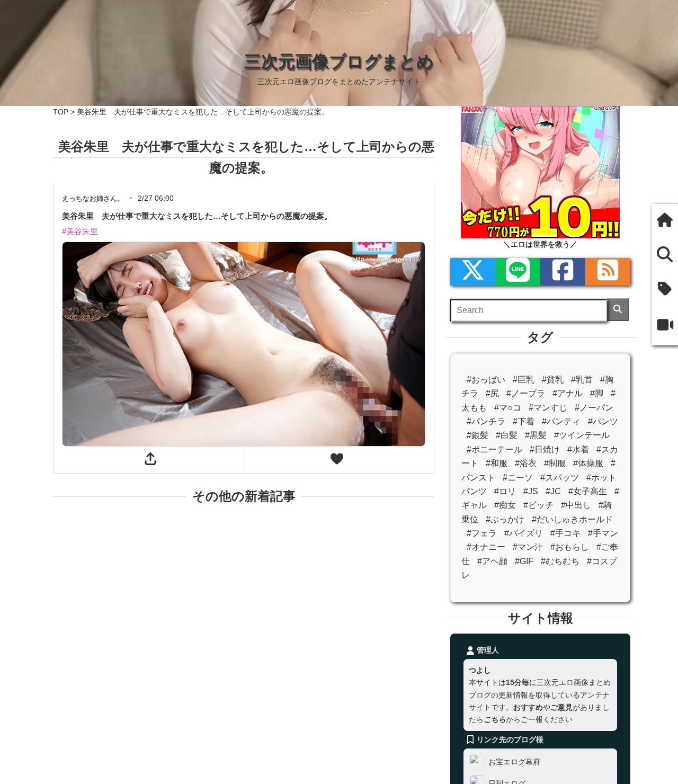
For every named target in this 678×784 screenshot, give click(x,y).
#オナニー (486, 546)
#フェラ (482, 533)
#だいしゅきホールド (572, 519)
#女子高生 (587, 491)
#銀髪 (477, 435)
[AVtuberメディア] (665, 326)
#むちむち (560, 561)
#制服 (555, 463)
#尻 (492, 393)
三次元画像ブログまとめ (339, 61)
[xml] (472, 272)
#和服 (496, 463)
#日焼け (545, 449)
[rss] (607, 272)
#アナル (567, 393)
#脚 (596, 393)
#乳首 (582, 379)
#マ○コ (507, 407)
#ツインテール (582, 435)
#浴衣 (526, 463)
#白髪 (507, 435)
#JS (530, 491)
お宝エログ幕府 (514, 762)
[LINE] (517, 272)
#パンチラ (486, 421)
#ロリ (505, 491)
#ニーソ (518, 477)
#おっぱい (486, 379)
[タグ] (665, 290)
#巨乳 (523, 379)
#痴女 (505, 505)
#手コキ (565, 533)
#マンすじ (548, 407)
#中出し (576, 505)
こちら (495, 719)
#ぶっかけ (505, 519)
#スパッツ (559, 477)
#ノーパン (594, 407)
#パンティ (561, 421)
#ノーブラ (525, 393)
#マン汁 (528, 546)
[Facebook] (562, 272)
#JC (553, 491)
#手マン (603, 533)
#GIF (524, 561)
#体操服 (588, 463)
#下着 (523, 421)
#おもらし (569, 546)
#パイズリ (523, 533)
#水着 (578, 449)
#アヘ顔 (492, 561)
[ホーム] (665, 221)
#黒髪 (536, 435)
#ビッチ (538, 505)
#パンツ (603, 421)
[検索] (618, 309)
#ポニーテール (494, 449)
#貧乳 (553, 379)
